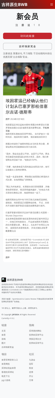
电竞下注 (6, 376)
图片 (4, 343)
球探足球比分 (35, 339)
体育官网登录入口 (10, 359)
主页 (4, 330)
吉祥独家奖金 (27, 46)
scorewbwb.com (16, 289)
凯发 (31, 368)
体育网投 (6, 363)
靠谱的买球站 (8, 372)
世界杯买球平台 (36, 334)
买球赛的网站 (35, 330)
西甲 (8, 119)
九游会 (32, 359)
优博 (31, 372)
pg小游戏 (6, 380)
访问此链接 (27, 36)
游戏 (4, 339)
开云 (31, 376)
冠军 (31, 363)
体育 (4, 334)
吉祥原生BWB (15, 4)
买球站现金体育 (9, 368)
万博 (31, 380)
